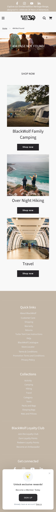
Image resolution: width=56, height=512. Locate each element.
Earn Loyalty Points (28, 438)
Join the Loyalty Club (28, 434)
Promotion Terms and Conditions (28, 355)
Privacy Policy (28, 360)
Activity (28, 380)
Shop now (28, 147)
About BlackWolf (28, 313)
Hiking (29, 388)
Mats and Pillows (29, 413)
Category (28, 397)
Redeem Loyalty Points (28, 442)
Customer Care (28, 318)
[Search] (44, 18)
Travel (29, 392)
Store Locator (28, 347)
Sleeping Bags (28, 409)
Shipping (29, 322)
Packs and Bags (29, 405)
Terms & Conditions (28, 351)
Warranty (29, 326)
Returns (29, 330)
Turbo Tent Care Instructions (28, 334)
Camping (29, 384)
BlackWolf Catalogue (28, 342)
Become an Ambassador (28, 447)
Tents (28, 401)
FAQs (29, 338)
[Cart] (50, 18)
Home (4, 28)
